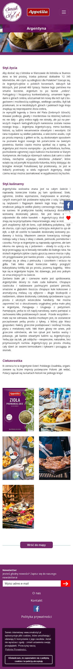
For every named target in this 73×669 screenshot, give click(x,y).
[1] (65, 583)
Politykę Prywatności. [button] (16, 649)
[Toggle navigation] (64, 12)
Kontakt (36, 600)
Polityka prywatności (36, 617)
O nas (36, 593)
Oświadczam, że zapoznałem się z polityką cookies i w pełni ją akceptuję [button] (28, 660)
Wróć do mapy (36, 545)
